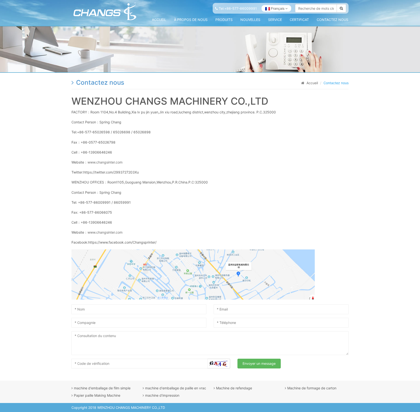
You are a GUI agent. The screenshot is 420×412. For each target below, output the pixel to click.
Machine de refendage (234, 388)
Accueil (159, 20)
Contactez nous (332, 20)
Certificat (299, 20)
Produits (224, 20)
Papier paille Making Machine (97, 395)
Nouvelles (250, 20)
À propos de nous (191, 20)
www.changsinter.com (105, 162)
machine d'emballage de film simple (102, 388)
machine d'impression (162, 395)
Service (275, 20)
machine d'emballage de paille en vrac (175, 388)
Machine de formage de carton (311, 388)
